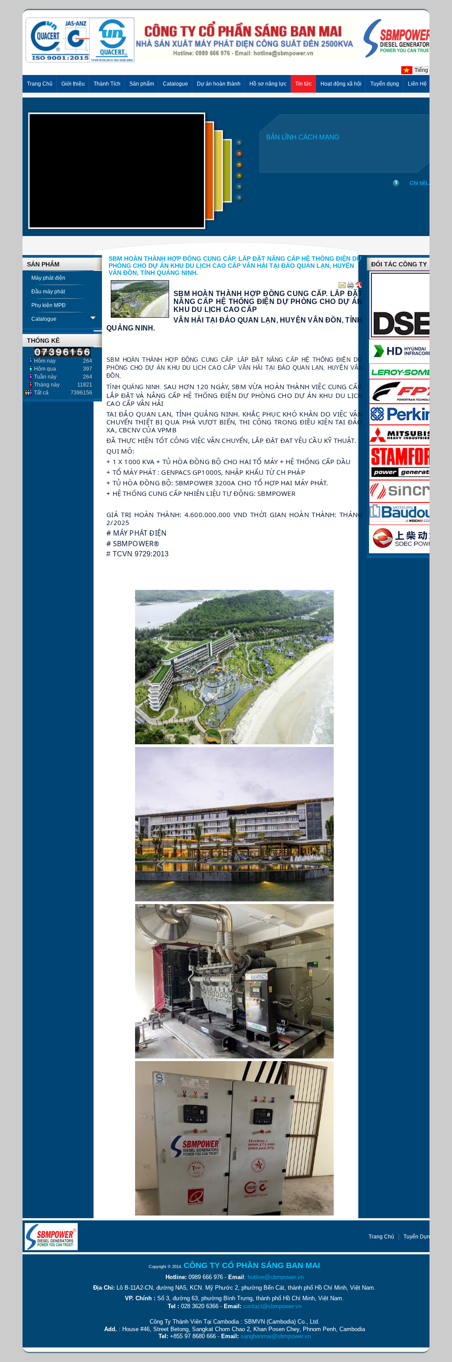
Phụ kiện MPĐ (48, 305)
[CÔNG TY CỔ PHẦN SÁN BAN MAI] (51, 1236)
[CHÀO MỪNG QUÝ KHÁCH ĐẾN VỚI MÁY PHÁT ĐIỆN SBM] (234, 61)
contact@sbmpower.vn (272, 1306)
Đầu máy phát (48, 292)
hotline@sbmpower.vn (276, 1277)
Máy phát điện (48, 278)
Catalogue (43, 319)
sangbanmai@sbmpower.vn (276, 1336)
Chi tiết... (420, 183)
